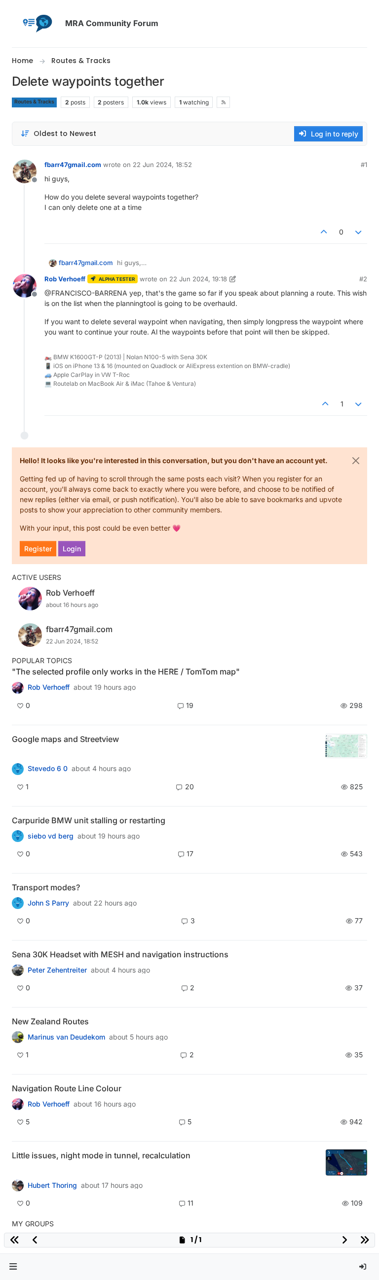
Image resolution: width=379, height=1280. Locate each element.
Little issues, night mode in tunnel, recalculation (101, 1155)
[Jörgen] (18, 970)
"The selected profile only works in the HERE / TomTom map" (126, 671)
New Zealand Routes (50, 1021)
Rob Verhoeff (64, 279)
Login (72, 548)
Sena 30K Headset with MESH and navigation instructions (120, 954)
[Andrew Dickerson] (18, 1104)
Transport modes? (46, 887)
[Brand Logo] (36, 23)
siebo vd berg (51, 836)
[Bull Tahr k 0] (18, 1037)
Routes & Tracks (34, 102)
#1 (364, 164)
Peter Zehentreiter (57, 970)
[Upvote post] (324, 231)
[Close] (355, 460)
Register (38, 548)
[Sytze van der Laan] (18, 836)
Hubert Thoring (52, 1185)
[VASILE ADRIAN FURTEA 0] (18, 687)
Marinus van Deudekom (66, 1037)
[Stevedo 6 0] (18, 769)
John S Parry (48, 903)
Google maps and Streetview (65, 739)
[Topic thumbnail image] (346, 746)
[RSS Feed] (223, 102)
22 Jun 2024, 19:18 (198, 279)
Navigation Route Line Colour (66, 1088)
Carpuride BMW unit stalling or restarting (88, 820)
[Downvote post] (359, 231)
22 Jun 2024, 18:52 (162, 164)
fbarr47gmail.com (72, 164)
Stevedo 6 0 (48, 768)
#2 (363, 279)
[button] (13, 1267)
